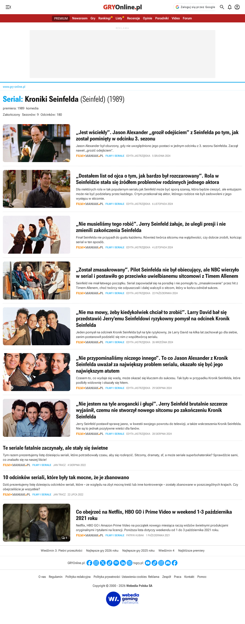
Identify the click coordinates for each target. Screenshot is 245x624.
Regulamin (55, 577)
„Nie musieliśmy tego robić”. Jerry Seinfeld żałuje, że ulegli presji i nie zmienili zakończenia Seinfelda (122, 234)
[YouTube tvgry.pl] (148, 563)
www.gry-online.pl (14, 87)
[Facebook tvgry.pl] (174, 563)
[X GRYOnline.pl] (103, 563)
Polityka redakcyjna (78, 577)
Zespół (166, 577)
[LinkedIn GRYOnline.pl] (123, 563)
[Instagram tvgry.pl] (161, 563)
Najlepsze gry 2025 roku (138, 550)
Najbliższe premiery (191, 550)
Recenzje (133, 18)
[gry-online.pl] (122, 7)
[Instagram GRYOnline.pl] (96, 563)
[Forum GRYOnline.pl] (129, 563)
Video (176, 18)
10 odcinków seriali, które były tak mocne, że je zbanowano (122, 485)
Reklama (153, 577)
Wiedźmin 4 (166, 550)
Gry (93, 18)
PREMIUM (61, 18)
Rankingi (104, 18)
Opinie (147, 18)
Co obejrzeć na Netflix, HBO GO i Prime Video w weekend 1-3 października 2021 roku (122, 522)
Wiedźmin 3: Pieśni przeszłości (61, 550)
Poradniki (162, 18)
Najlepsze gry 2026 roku (102, 550)
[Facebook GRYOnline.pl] (89, 563)
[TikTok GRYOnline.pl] (109, 563)
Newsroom (79, 18)
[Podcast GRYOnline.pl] (116, 563)
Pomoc (202, 577)
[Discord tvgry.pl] (168, 563)
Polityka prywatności (107, 577)
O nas (42, 577)
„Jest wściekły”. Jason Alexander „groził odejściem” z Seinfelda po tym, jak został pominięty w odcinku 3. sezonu (122, 143)
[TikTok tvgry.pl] (154, 563)
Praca (177, 577)
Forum (187, 18)
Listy (119, 18)
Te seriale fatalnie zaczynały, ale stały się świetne (122, 455)
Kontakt (189, 577)
